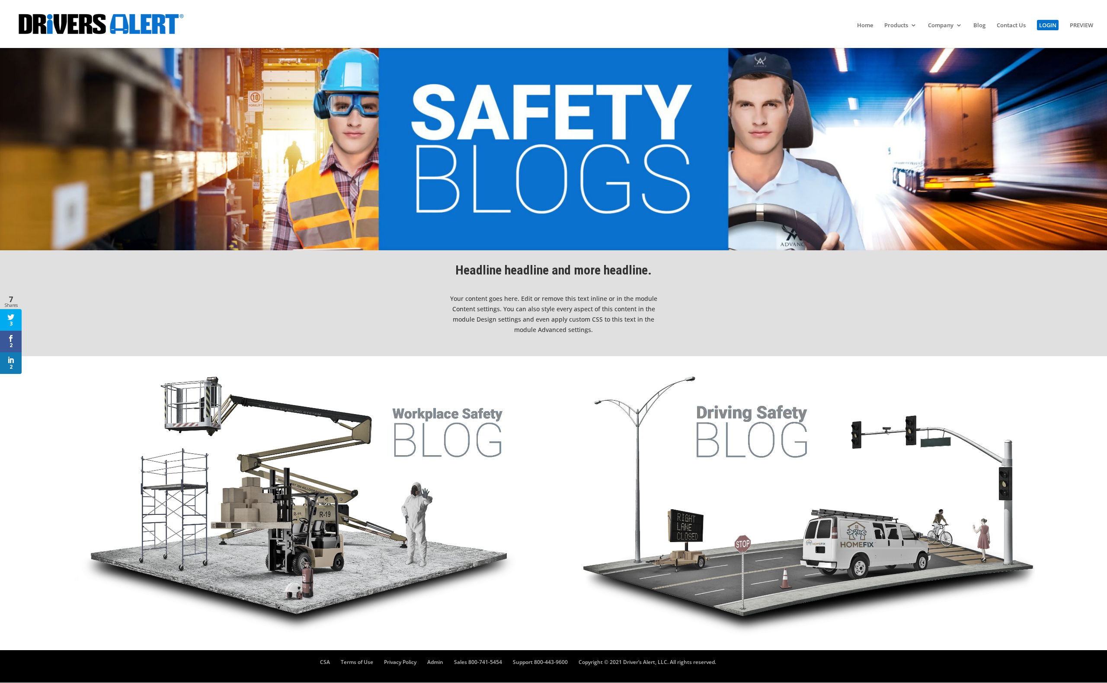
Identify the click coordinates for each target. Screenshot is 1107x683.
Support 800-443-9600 (540, 662)
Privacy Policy (400, 662)
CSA (325, 662)
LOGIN (1047, 25)
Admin (435, 662)
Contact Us (1011, 25)
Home (865, 25)
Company (940, 25)
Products (896, 25)
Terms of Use (357, 662)
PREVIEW (1081, 25)
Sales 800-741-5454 (478, 662)
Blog (979, 25)
